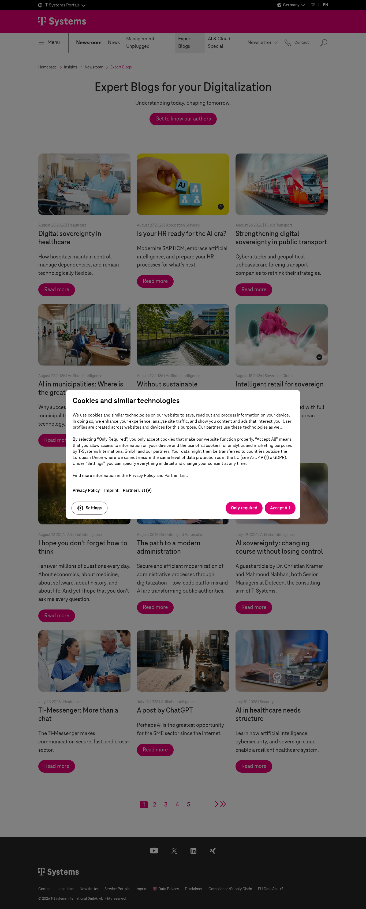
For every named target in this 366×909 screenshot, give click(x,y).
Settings (94, 508)
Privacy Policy (86, 490)
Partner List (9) (137, 490)
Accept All (280, 508)
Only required (244, 508)
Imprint (111, 490)
